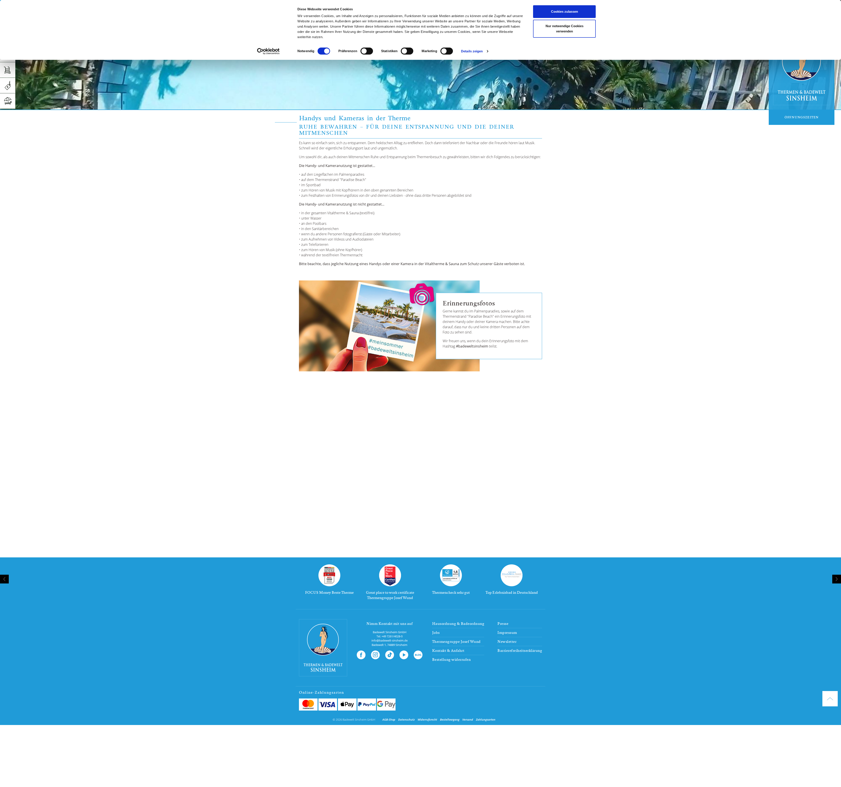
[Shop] (7, 85)
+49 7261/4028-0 (392, 636)
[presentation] (4, 579)
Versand (467, 719)
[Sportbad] (7, 70)
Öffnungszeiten (801, 117)
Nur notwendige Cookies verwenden (564, 28)
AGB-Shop (388, 719)
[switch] (366, 51)
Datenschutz (406, 719)
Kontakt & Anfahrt (448, 650)
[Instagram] (375, 654)
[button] (418, 607)
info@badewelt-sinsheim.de (389, 640)
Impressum (507, 632)
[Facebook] (361, 654)
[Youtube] (403, 654)
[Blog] (418, 654)
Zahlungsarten (485, 719)
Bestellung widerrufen (451, 659)
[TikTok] (389, 654)
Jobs (436, 632)
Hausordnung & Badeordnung (458, 623)
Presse (502, 623)
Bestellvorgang (449, 719)
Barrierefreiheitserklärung (519, 650)
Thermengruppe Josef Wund (456, 641)
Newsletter (506, 641)
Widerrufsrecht (427, 719)
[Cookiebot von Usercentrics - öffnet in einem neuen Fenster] (268, 51)
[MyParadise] (7, 101)
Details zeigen (472, 51)
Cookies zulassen (564, 11)
